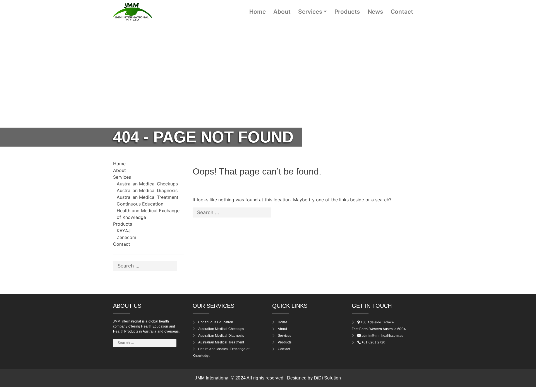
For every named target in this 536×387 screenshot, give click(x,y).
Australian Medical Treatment (147, 197)
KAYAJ (124, 230)
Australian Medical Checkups (147, 184)
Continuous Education (140, 204)
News (375, 11)
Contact (402, 11)
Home (257, 11)
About (282, 11)
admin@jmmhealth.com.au (382, 336)
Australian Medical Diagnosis (147, 190)
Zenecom (126, 237)
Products (347, 11)
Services (310, 11)
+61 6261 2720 (374, 342)
